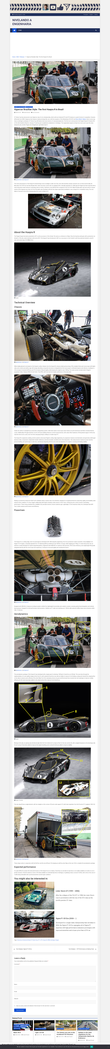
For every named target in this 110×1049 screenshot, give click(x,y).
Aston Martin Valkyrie (80, 119)
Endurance (19, 940)
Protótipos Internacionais (20, 1026)
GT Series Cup (34, 940)
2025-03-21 (82, 1040)
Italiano (96, 14)
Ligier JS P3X (39, 1032)
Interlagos (52, 940)
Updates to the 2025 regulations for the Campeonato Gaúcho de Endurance (86, 1035)
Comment (17, 964)
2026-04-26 (17, 1034)
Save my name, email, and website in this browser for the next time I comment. (35, 1005)
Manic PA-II (17, 1032)
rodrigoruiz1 (26, 179)
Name (15, 984)
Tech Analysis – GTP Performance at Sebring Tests (81, 949)
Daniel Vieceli (27, 112)
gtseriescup (19, 179)
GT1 (39, 940)
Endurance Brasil (26, 940)
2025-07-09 (61, 1036)
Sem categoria (29, 106)
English (91, 14)
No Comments (35, 112)
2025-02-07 (18, 112)
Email (15, 991)
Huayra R (45, 940)
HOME (20, 30)
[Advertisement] (55, 44)
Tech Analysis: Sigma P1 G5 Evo (24, 949)
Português (86, 14)
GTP (41, 940)
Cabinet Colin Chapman (20, 106)
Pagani (57, 940)
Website (16, 998)
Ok (91, 1046)
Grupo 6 (27, 1024)
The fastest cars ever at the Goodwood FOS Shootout (66, 1033)
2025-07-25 (39, 1034)
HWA (49, 940)
